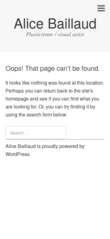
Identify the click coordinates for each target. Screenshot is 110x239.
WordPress (18, 153)
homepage (17, 98)
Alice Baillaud (55, 22)
